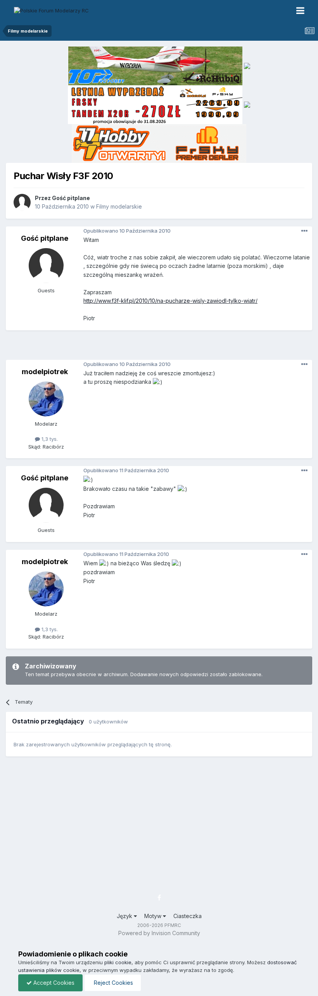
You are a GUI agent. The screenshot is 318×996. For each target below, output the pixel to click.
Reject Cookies (112, 982)
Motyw (153, 916)
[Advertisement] (161, 347)
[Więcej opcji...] (304, 231)
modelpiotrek (45, 372)
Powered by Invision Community (159, 933)
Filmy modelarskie (119, 206)
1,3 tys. (49, 439)
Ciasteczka (187, 916)
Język (125, 916)
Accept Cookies (53, 982)
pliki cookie (117, 962)
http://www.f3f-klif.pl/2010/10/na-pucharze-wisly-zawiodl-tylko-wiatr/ (170, 300)
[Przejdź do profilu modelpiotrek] (46, 398)
